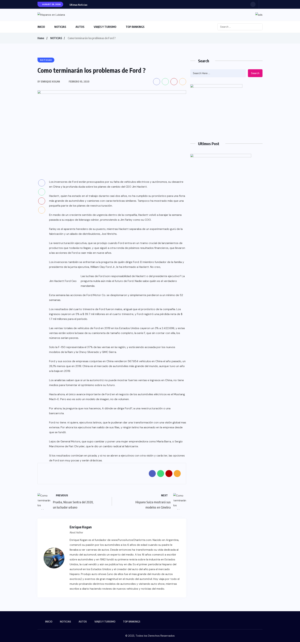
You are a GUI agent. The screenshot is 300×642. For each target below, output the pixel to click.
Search (255, 73)
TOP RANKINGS (135, 27)
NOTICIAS (60, 27)
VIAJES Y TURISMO (105, 27)
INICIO (41, 27)
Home (41, 38)
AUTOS (80, 27)
